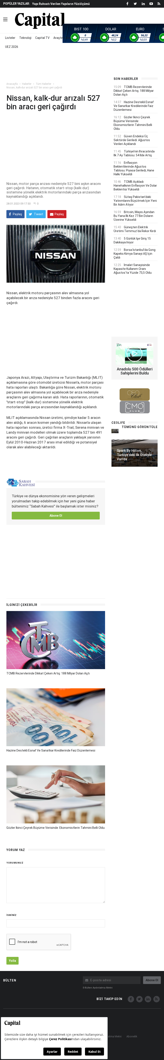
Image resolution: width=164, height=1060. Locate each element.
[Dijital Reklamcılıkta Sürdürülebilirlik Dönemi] (115, 431)
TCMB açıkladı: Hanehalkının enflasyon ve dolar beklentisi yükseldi (135, 185)
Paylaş (17, 214)
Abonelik (131, 1036)
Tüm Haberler (43, 83)
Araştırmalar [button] (62, 37)
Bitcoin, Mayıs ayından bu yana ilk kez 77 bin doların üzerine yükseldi (134, 215)
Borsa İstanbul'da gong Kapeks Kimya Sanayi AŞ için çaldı (134, 253)
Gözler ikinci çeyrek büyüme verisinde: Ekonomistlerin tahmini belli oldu (55, 827)
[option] (69, 5)
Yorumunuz (14, 862)
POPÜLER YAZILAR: (16, 3)
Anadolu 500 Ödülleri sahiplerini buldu (134, 371)
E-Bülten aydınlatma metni (98, 987)
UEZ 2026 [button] (11, 46)
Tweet (38, 214)
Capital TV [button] (42, 37)
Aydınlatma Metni (111, 1036)
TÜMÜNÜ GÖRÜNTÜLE (140, 427)
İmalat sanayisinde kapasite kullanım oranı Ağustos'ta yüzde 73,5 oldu (133, 268)
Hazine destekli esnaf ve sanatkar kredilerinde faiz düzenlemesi (50, 750)
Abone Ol (56, 515)
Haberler (26, 83)
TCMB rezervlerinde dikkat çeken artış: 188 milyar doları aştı (48, 673)
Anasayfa (12, 83)
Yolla (12, 960)
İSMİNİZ (11, 915)
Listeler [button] (10, 37)
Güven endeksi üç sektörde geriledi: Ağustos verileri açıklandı (132, 140)
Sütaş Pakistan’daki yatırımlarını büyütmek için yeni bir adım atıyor (135, 200)
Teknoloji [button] (25, 37)
